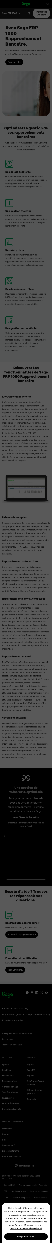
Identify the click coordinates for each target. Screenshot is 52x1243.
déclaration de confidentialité (26, 1228)
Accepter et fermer (26, 1236)
